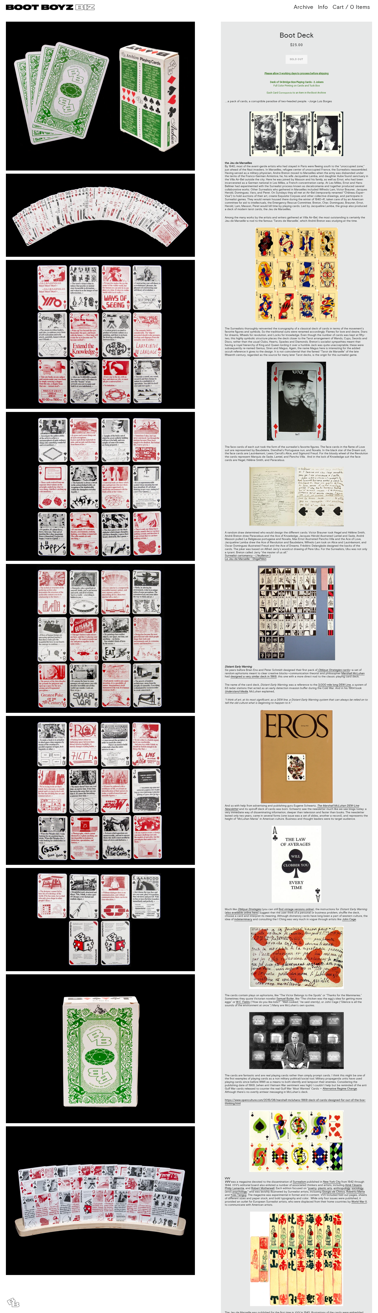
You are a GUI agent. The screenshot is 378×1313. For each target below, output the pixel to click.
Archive (303, 7)
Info (323, 7)
